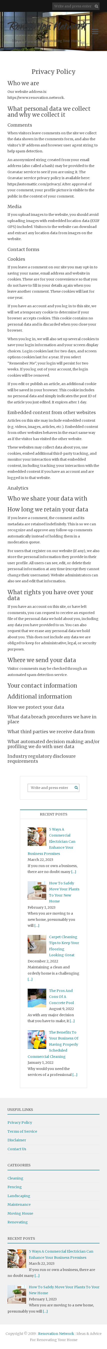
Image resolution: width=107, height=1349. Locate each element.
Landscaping (18, 1196)
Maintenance (19, 1204)
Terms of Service (22, 1131)
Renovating (17, 1222)
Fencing (14, 1187)
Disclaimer (16, 1140)
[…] (73, 872)
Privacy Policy (19, 1122)
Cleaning (15, 1178)
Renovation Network (46, 27)
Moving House (20, 1213)
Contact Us (16, 1149)
